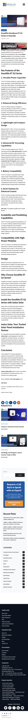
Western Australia (7, 587)
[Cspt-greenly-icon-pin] (14, 707)
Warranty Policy (6, 621)
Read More (4, 429)
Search (5, 471)
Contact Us (5, 643)
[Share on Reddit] (18, 402)
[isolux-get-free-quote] (14, 46)
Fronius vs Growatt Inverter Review (12, 427)
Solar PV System (7, 581)
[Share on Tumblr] (10, 402)
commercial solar (19, 692)
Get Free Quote (6, 639)
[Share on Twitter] (6, 402)
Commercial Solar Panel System (11, 552)
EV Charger (6, 555)
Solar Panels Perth (7, 695)
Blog (3, 641)
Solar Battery (6, 575)
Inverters (4, 30)
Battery (4, 655)
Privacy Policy (5, 626)
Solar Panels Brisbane (8, 692)
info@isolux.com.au (7, 667)
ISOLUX (18, 704)
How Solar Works (6, 615)
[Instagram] (9, 707)
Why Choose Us (6, 617)
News (4, 563)
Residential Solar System (9, 569)
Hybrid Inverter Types (6, 392)
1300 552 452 (5, 666)
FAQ (3, 619)
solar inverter (5, 699)
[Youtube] (22, 707)
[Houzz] (18, 707)
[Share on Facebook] (2, 402)
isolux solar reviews (18, 695)
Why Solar (4, 613)
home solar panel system (8, 690)
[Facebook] (5, 707)
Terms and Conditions (7, 624)
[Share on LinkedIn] (14, 402)
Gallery (4, 637)
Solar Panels (6, 578)
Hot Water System (7, 558)
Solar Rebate (6, 584)
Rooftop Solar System (8, 572)
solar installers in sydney (8, 694)
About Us (4, 633)
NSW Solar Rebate (6, 635)
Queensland (6, 566)
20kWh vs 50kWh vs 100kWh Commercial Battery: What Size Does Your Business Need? (13, 528)
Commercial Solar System (9, 657)
